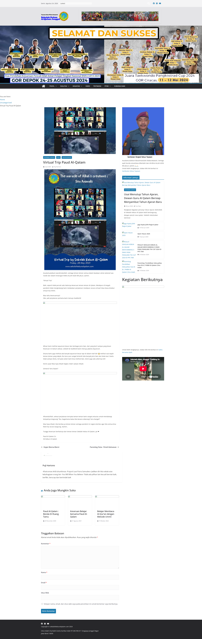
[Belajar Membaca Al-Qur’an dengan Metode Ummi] (107, 497)
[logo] (143, 109)
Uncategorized (66, 157)
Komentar (45, 543)
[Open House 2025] (129, 235)
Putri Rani (138, 206)
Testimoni (97, 86)
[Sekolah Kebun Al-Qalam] (43, 86)
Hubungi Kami (119, 86)
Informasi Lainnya (49, 157)
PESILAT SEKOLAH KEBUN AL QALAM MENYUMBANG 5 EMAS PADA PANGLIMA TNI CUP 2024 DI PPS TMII (149, 248)
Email (44, 582)
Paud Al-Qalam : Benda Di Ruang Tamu (51, 514)
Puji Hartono (57, 167)
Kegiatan (76, 86)
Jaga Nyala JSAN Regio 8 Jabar (148, 225)
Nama (44, 572)
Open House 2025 (144, 234)
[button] (55, 86)
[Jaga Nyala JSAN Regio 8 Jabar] (129, 226)
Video (88, 86)
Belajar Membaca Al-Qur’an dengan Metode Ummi (105, 514)
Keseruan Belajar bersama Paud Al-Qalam (78, 514)
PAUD (58, 157)
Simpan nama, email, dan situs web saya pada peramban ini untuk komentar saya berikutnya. (81, 604)
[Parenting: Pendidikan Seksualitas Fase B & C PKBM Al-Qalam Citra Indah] (129, 266)
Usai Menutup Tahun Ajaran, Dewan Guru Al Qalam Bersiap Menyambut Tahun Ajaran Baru (143, 198)
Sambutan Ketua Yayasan (131, 171)
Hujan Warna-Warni (51, 447)
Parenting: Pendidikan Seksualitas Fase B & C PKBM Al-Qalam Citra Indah (150, 265)
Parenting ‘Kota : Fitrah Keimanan (103, 447)
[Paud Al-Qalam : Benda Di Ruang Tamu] (53, 497)
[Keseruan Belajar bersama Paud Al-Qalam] (80, 497)
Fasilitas (63, 86)
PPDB (106, 86)
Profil (51, 86)
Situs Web (45, 593)
